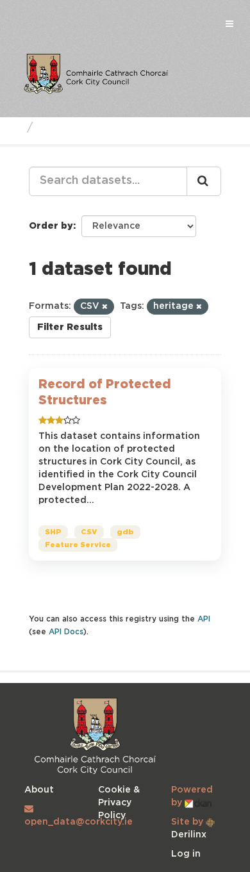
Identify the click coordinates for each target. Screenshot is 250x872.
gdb (125, 532)
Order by (51, 226)
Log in (186, 854)
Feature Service (78, 545)
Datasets (66, 128)
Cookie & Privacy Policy (119, 802)
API (203, 619)
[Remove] (105, 307)
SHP (53, 532)
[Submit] (204, 181)
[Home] (15, 128)
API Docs (66, 632)
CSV (89, 532)
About (39, 790)
